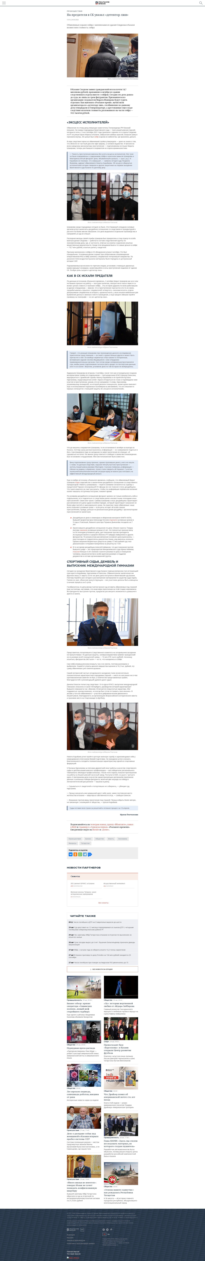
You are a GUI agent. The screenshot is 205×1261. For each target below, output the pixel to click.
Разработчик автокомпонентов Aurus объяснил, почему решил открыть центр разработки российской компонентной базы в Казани (121, 1148)
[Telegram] (85, 854)
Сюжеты (75, 876)
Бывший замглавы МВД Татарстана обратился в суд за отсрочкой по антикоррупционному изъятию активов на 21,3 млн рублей (83, 1191)
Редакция (71, 1235)
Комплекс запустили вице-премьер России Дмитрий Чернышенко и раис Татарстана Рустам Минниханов (119, 1052)
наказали (83, 530)
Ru (104, 1234)
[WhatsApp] (80, 854)
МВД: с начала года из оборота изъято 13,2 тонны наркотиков (97, 950)
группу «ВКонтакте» (116, 824)
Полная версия (73, 1251)
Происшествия (74, 11)
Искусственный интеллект (114, 884)
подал (77, 482)
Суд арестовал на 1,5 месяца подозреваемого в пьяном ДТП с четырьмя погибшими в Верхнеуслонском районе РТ (101, 928)
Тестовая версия (74, 1254)
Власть (111, 839)
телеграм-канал (98, 824)
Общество (100, 839)
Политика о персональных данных (81, 1243)
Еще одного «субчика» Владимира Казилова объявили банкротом (81, 1010)
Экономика (122, 839)
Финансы (72, 843)
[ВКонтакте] (70, 854)
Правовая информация (76, 1241)
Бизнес (88, 839)
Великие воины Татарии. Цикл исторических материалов (83, 894)
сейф (96, 137)
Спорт (106, 1042)
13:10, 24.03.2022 (73, 20)
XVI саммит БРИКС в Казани (82, 884)
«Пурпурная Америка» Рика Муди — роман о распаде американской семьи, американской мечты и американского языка (83, 1053)
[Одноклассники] (75, 854)
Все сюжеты (103, 903)
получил (76, 551)
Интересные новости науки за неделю (83, 1095)
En (108, 1234)
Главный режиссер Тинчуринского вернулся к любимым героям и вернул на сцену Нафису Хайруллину (121, 1008)
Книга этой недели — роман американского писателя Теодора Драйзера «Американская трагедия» (119, 1100)
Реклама (70, 1238)
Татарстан (85, 843)
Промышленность (74, 1000)
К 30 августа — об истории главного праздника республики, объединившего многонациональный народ (120, 1196)
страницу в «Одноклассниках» (93, 827)
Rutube (96, 829)
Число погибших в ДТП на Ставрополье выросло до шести (95, 922)
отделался (113, 520)
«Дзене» (105, 829)
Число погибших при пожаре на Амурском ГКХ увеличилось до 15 (98, 962)
